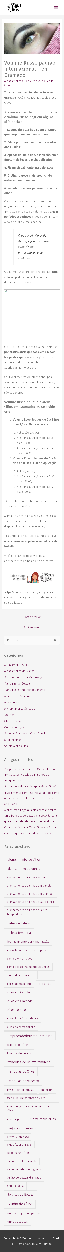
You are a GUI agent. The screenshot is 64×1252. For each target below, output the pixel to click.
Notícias (9, 715)
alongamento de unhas (23, 869)
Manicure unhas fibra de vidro (26, 1098)
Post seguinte (32, 627)
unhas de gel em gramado (24, 1213)
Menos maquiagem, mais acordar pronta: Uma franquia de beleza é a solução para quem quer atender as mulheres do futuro (31, 815)
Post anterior (32, 617)
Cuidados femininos (21, 975)
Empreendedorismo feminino (30, 1036)
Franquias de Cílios (21, 1072)
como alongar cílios (19, 958)
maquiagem (14, 1119)
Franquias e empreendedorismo (24, 689)
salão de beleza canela (22, 1161)
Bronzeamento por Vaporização (24, 677)
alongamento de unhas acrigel (26, 877)
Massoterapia (12, 702)
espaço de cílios (18, 1045)
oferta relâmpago (18, 1137)
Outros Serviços (14, 727)
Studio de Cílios (20, 1204)
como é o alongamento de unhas (28, 967)
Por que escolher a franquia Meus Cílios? (30, 786)
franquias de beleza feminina (29, 1062)
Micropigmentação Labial (20, 708)
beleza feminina (19, 933)
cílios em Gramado (20, 1001)
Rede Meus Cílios (18, 1153)
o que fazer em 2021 (19, 1144)
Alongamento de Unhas (19, 671)
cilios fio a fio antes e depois (26, 950)
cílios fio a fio (16, 1010)
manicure (47, 1089)
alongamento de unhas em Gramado (30, 893)
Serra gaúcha (15, 1185)
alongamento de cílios (24, 860)
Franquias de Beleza (17, 683)
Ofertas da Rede (14, 721)
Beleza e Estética (20, 923)
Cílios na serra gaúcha (21, 1027)
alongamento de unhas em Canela (29, 885)
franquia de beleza (19, 1053)
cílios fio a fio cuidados (22, 1018)
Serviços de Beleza (20, 1194)
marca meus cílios (43, 1119)
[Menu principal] (56, 8)
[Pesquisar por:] (32, 640)
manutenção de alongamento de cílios (28, 1108)
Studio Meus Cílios (16, 746)
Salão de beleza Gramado (24, 1177)
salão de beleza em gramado (25, 1169)
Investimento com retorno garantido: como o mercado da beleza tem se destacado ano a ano (31, 798)
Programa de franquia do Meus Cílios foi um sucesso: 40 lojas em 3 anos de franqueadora (29, 774)
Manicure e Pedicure (17, 696)
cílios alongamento (19, 983)
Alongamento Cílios (16, 81)
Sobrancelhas (13, 739)
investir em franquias (20, 1089)
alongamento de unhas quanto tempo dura (27, 912)
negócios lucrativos (22, 1128)
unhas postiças (17, 1221)
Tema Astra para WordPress (34, 1243)
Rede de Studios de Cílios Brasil (24, 733)
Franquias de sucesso (23, 1081)
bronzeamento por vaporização (28, 941)
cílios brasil (45, 983)
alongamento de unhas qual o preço (30, 901)
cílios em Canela (18, 992)
